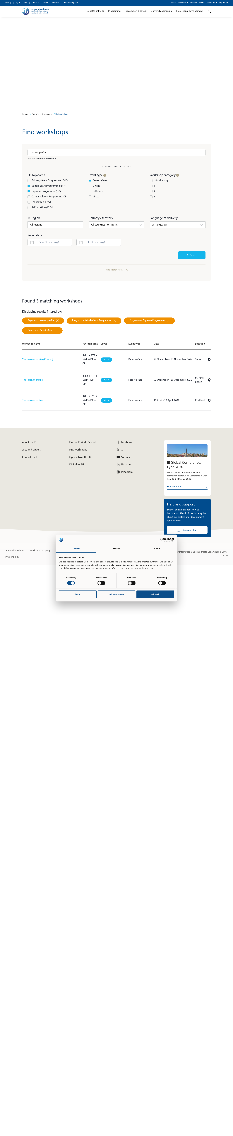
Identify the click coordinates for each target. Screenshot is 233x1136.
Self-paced (98, 191)
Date (156, 344)
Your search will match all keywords (42, 158)
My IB (18, 3)
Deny (77, 594)
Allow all (155, 594)
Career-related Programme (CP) (49, 196)
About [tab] (157, 548)
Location (200, 344)
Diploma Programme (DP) (46, 191)
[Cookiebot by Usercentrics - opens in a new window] (162, 540)
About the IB (183, 3)
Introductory (161, 180)
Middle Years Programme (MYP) (49, 186)
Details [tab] (116, 548)
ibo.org (8, 3)
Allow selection (116, 594)
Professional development (42, 114)
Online (96, 186)
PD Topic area (90, 344)
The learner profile (32, 380)
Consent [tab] (76, 548)
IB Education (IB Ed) (42, 207)
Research (55, 3)
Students (35, 3)
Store (45, 3)
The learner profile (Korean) (37, 359)
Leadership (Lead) (42, 202)
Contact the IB (211, 3)
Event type (134, 344)
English (222, 3)
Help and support (71, 3)
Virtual (96, 196)
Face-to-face (100, 180)
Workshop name (31, 344)
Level (105, 344)
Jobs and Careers (197, 3)
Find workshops (61, 114)
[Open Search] (209, 11)
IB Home (25, 114)
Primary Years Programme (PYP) (50, 180)
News (173, 3)
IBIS (25, 3)
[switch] (101, 583)
